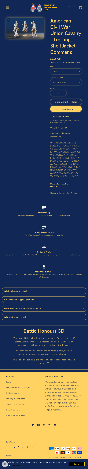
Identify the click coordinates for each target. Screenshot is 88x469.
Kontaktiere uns (13, 410)
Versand (53, 62)
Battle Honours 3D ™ (61, 457)
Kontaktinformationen (15, 415)
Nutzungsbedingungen (15, 399)
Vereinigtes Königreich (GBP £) (21, 447)
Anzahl (53, 88)
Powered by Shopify (75, 457)
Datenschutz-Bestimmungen (18, 387)
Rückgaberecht (12, 393)
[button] (7, 7)
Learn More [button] (17, 465)
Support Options (57, 77)
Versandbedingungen (15, 404)
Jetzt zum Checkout (66, 109)
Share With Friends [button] (61, 116)
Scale (52, 67)
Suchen (9, 382)
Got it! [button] (76, 464)
